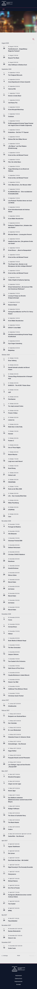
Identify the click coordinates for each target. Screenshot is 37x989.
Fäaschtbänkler (12, 921)
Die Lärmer (11, 853)
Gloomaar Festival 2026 (15, 540)
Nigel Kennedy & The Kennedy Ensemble (20, 867)
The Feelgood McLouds (15, 75)
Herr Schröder (12, 723)
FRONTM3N (11, 482)
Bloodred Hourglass (14, 777)
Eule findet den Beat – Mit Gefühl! (18, 860)
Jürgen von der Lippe (14, 784)
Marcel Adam (12, 582)
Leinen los (11, 420)
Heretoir (10, 433)
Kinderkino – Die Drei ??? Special (18, 132)
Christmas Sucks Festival (15, 696)
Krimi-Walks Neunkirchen (15, 218)
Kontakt (18, 984)
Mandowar (11, 561)
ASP (9, 392)
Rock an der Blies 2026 (15, 489)
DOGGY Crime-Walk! (14, 327)
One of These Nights (14, 447)
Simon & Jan (12, 938)
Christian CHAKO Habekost (16, 554)
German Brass (12, 627)
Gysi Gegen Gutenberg (15, 343)
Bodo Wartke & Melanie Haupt (17, 640)
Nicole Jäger (12, 790)
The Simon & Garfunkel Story (17, 815)
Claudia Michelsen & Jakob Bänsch (18, 675)
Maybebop (11, 350)
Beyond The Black (13, 58)
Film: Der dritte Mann (14, 162)
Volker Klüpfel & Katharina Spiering (19, 280)
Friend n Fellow (12, 413)
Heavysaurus (12, 874)
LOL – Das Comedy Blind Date (17, 496)
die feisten (11, 589)
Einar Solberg (12, 360)
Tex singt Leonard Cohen (15, 406)
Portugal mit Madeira (14, 527)
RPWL (10, 910)
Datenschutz (18, 978)
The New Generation (14, 647)
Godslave (11, 116)
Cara (9, 516)
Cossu (10, 620)
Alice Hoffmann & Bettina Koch (17, 64)
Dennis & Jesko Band (14, 95)
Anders (10, 829)
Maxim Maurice (12, 454)
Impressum (18, 975)
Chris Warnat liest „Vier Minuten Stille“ (20, 185)
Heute (18, 955)
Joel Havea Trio (12, 102)
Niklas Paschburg (13, 502)
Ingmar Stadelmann (14, 846)
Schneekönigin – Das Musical (17, 744)
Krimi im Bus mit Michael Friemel (18, 155)
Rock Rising (11, 468)
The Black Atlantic (13, 822)
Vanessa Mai (12, 89)
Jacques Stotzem (13, 654)
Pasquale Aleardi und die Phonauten (19, 757)
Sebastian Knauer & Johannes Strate (19, 737)
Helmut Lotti (12, 475)
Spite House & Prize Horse (16, 668)
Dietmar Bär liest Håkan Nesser (17, 139)
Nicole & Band (12, 305)
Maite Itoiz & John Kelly (15, 427)
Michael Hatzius (13, 881)
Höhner (10, 633)
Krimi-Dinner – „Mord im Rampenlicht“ (20, 250)
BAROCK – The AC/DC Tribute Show (19, 385)
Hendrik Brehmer (13, 568)
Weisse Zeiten (12, 575)
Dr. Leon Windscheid (14, 730)
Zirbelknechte (12, 706)
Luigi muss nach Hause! (15, 461)
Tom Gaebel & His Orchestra (16, 661)
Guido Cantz (12, 948)
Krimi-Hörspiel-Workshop (16, 109)
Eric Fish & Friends (14, 888)
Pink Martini (11, 399)
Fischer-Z (11, 440)
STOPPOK (11, 509)
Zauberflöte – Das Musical (16, 836)
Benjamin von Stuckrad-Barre (17, 716)
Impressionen (18, 981)
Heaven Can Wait (13, 682)
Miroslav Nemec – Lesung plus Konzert (20, 234)
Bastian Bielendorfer (14, 931)
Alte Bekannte (12, 533)
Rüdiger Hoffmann (13, 808)
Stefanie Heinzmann (14, 547)
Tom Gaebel (11, 903)
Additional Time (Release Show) (17, 689)
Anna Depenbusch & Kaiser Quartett (19, 82)
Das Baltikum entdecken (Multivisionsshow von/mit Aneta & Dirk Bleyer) (20, 799)
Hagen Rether (12, 751)
